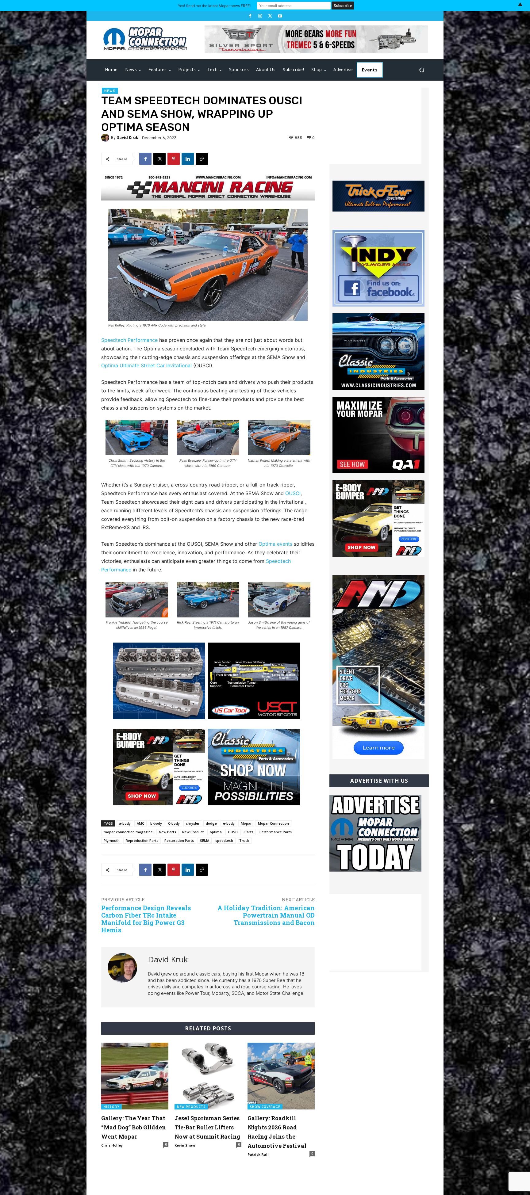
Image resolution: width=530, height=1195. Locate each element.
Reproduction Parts (142, 840)
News (110, 91)
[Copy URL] (202, 159)
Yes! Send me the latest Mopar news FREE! (214, 5)
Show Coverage (265, 1107)
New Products (191, 1107)
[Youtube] (279, 16)
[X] (270, 16)
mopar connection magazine (128, 832)
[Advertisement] (375, 126)
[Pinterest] (173, 159)
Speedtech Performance (129, 340)
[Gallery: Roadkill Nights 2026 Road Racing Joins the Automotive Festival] (281, 1076)
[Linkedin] (188, 159)
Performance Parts (275, 832)
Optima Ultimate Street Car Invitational (146, 365)
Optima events (275, 544)
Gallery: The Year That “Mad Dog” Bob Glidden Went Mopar (133, 1127)
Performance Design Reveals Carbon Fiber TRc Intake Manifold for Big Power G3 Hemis (146, 919)
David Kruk (127, 137)
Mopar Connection (273, 823)
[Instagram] (260, 16)
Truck (244, 840)
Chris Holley (112, 1145)
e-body (229, 823)
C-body (174, 823)
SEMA (204, 840)
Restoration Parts (179, 840)
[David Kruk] (106, 138)
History (111, 1107)
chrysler (193, 823)
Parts (248, 832)
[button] (421, 70)
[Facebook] (250, 16)
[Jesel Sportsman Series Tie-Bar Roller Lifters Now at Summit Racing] (208, 1076)
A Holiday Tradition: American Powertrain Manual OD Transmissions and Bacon (266, 915)
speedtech (224, 840)
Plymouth (112, 840)
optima (216, 832)
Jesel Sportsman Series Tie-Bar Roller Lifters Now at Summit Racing (207, 1127)
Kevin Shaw (185, 1145)
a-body (125, 823)
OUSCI (293, 493)
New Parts (167, 832)
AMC (140, 823)
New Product (193, 832)
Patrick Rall (258, 1154)
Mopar (246, 823)
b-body (156, 823)
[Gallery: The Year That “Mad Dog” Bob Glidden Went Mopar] (134, 1076)
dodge (211, 823)
